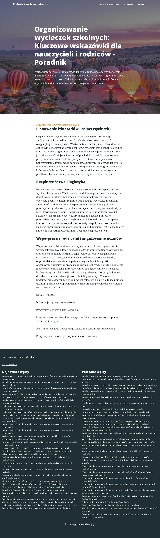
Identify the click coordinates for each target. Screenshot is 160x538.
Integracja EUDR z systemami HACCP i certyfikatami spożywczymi (34, 397)
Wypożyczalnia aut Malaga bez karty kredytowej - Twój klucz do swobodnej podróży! (118, 452)
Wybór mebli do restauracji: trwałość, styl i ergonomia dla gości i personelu (38, 502)
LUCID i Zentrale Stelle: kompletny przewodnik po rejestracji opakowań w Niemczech (37, 425)
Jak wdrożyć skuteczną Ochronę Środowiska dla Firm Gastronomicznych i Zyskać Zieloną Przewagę (117, 497)
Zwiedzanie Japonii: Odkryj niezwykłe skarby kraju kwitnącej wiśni (33, 490)
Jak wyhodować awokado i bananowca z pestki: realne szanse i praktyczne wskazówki (117, 398)
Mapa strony (9, 364)
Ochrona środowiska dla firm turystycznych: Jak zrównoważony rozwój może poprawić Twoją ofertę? (119, 485)
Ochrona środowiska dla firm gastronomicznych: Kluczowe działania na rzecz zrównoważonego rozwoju (119, 491)
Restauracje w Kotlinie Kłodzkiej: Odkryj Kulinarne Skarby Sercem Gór (115, 457)
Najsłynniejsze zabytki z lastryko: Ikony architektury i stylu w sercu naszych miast (118, 404)
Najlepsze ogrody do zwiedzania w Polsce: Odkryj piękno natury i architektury (39, 505)
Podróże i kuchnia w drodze (30, 4)
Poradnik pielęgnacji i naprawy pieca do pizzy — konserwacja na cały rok (36, 451)
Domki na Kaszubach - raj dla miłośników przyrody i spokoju (110, 505)
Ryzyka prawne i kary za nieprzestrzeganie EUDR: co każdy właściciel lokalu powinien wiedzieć (38, 401)
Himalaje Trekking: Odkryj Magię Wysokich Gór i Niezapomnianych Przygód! (118, 442)
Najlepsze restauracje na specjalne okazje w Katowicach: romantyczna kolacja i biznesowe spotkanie (40, 407)
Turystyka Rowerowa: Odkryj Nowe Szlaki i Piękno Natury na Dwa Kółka (116, 439)
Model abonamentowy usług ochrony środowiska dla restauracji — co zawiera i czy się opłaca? (39, 383)
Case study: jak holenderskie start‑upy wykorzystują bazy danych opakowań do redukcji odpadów (39, 443)
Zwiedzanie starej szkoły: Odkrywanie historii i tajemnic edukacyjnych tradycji (119, 385)
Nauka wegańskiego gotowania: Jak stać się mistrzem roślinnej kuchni (115, 421)
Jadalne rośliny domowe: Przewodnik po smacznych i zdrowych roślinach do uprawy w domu (118, 392)
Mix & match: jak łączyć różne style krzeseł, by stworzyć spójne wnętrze (36, 481)
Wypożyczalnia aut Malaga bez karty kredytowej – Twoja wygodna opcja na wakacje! (118, 446)
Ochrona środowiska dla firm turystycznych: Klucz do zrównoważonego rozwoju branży (116, 479)
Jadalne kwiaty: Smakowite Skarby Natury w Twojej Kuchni (110, 376)
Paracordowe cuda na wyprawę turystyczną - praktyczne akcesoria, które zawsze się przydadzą (117, 515)
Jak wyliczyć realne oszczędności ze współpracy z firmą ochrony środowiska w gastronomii (39, 377)
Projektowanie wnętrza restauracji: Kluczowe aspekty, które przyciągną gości (39, 499)
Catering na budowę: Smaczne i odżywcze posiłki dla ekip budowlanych (115, 412)
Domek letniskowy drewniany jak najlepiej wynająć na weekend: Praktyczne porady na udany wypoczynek (118, 428)
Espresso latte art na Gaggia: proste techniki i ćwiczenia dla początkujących (38, 415)
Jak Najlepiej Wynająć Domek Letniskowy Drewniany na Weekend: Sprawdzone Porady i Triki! (119, 434)
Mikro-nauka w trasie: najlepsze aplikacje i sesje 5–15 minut (30, 454)
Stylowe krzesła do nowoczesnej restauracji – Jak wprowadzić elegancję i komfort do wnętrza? (37, 476)
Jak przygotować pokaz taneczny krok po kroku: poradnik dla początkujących (39, 394)
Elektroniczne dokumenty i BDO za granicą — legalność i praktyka (33, 487)
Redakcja (128, 4)
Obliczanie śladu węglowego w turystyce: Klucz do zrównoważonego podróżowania (115, 467)
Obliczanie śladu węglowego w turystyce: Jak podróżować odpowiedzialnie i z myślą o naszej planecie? (119, 473)
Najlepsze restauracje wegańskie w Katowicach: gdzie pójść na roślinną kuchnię (40, 412)
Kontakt (142, 4)
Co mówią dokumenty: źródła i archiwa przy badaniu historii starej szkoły (117, 388)
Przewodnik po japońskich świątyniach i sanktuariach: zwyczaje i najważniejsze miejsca (39, 494)
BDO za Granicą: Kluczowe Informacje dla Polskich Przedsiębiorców (34, 484)
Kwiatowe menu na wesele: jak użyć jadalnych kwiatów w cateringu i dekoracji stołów (119, 380)
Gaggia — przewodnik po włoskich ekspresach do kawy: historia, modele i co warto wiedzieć (38, 419)
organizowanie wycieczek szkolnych (57, 124)
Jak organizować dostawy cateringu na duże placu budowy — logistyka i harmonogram (116, 416)
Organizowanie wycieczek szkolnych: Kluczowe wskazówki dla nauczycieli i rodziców (37, 464)
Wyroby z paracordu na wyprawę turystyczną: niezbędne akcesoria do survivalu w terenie (120, 509)
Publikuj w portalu (109, 4)
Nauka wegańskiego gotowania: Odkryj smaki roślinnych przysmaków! (115, 424)
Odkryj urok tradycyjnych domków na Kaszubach (105, 502)
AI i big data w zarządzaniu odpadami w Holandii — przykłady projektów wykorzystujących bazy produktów (36, 437)
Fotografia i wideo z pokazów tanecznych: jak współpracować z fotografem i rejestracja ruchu (39, 389)
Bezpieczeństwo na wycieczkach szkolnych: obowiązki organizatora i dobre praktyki (38, 470)
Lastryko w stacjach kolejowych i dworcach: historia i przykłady (112, 409)
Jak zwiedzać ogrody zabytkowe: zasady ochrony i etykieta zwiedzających (37, 508)
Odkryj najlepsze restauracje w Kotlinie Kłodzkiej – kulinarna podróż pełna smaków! (118, 461)
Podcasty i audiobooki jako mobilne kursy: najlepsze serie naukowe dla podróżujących (35, 458)
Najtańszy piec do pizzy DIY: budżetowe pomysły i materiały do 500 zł (35, 448)
